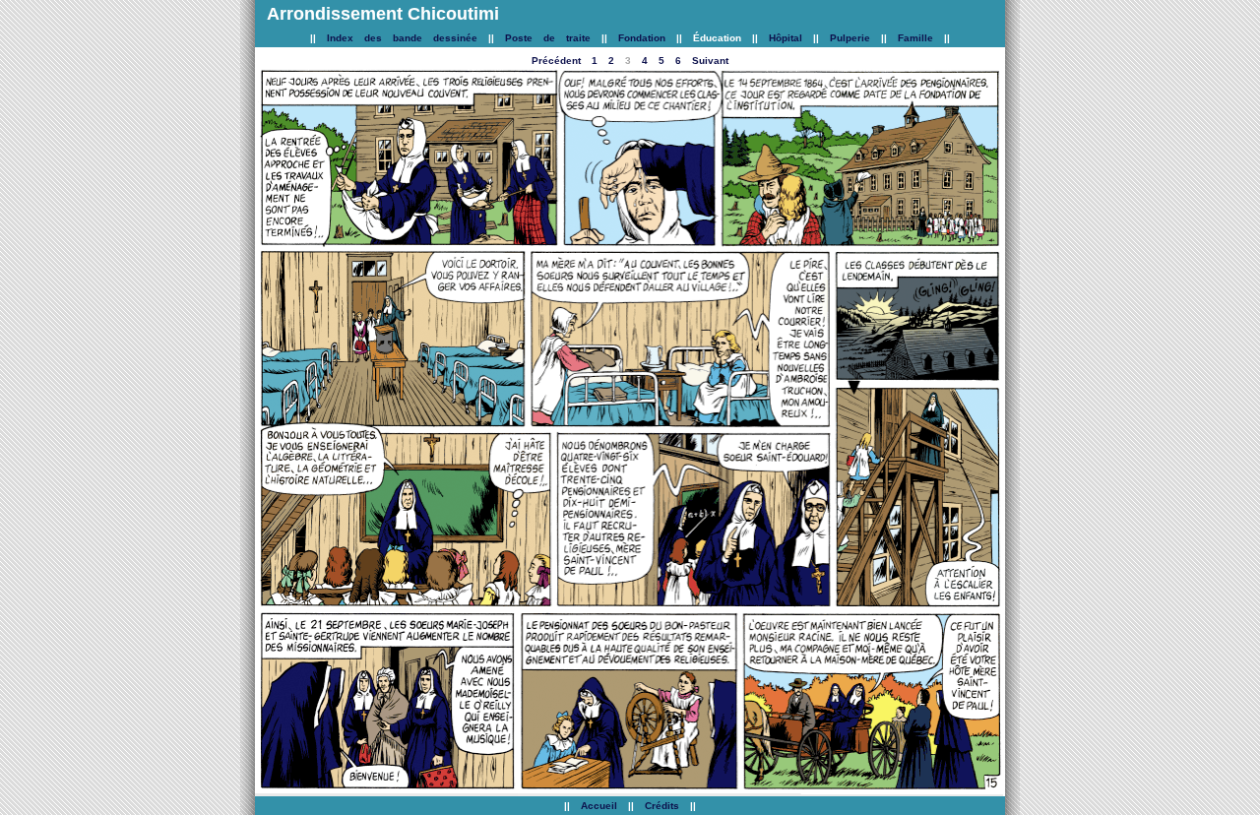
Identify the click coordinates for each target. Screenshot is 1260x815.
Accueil (599, 805)
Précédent (556, 60)
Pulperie (850, 37)
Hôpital (785, 37)
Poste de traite (553, 37)
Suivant (710, 60)
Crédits (662, 805)
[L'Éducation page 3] (407, 242)
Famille (915, 37)
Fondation (641, 37)
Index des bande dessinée (402, 37)
